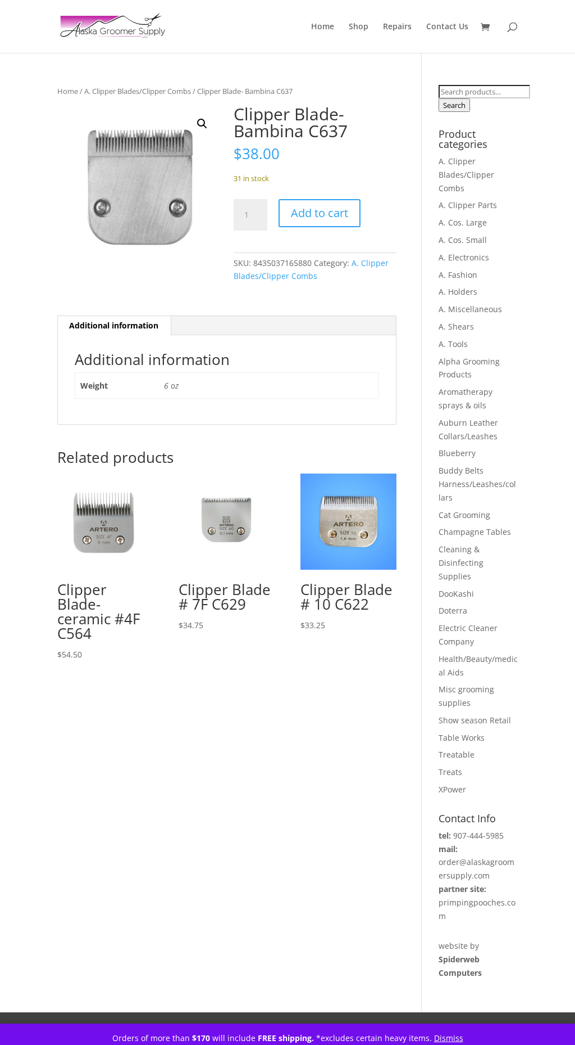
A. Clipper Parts (468, 205)
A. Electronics (464, 257)
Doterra (453, 610)
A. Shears (456, 326)
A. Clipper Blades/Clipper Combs (137, 91)
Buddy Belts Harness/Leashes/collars (477, 484)
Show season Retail (475, 720)
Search (454, 105)
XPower (452, 789)
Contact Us (447, 26)
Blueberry (457, 453)
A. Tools (453, 344)
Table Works (462, 737)
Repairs (397, 26)
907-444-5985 (478, 835)
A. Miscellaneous (470, 309)
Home (322, 26)
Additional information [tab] (113, 325)
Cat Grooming (464, 515)
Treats (450, 772)
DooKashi (456, 593)
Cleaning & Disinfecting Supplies (461, 563)
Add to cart (319, 212)
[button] (202, 124)
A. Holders (458, 291)
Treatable (456, 754)
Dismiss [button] (448, 1038)
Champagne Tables (475, 531)
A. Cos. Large (463, 222)
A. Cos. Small (463, 240)
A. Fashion (458, 274)
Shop (358, 26)
